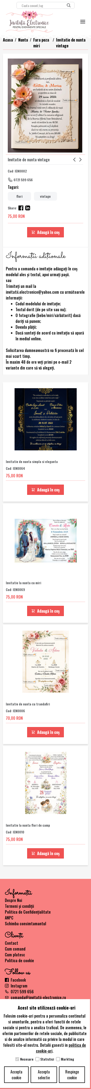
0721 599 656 (23, 179)
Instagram (19, 986)
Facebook (18, 980)
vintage (45, 196)
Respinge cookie (72, 1074)
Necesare (26, 1059)
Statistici (47, 1059)
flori (19, 196)
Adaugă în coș (48, 232)
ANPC (9, 918)
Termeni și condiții (19, 906)
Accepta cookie (16, 1074)
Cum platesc (15, 955)
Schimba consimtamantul (25, 923)
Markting (67, 1059)
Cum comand (15, 949)
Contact (11, 943)
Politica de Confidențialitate (28, 912)
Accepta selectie (44, 1074)
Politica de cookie (19, 960)
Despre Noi (13, 900)
